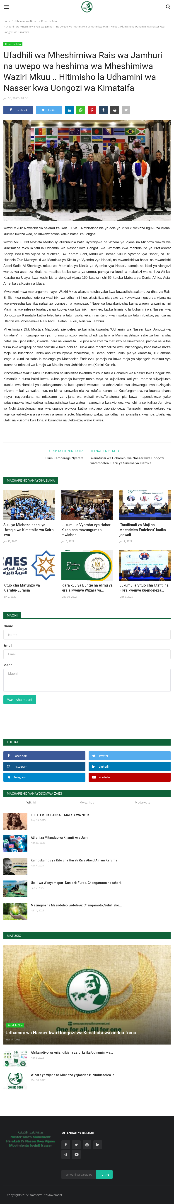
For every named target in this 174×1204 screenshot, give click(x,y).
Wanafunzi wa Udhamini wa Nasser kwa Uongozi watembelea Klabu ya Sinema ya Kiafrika (127, 460)
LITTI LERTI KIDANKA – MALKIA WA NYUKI (60, 815)
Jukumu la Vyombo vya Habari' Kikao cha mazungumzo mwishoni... (86, 530)
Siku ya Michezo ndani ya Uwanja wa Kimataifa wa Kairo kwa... (28, 530)
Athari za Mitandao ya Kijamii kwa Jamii (60, 837)
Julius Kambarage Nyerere (63, 458)
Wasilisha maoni (19, 699)
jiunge (104, 1174)
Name (8, 626)
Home (6, 21)
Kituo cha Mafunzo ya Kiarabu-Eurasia (21, 587)
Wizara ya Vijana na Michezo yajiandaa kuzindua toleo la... (74, 1075)
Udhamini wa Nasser (26, 21)
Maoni (12, 615)
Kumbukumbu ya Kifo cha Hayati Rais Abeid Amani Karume (74, 860)
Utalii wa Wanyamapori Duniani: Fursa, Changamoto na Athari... (77, 883)
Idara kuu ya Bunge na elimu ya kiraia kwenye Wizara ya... (87, 587)
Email (7, 645)
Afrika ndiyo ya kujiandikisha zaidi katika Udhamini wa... (72, 1052)
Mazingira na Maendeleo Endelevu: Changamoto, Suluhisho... (76, 905)
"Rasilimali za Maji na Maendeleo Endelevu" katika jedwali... (142, 530)
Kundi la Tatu (49, 21)
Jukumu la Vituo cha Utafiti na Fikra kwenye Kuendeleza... (144, 587)
